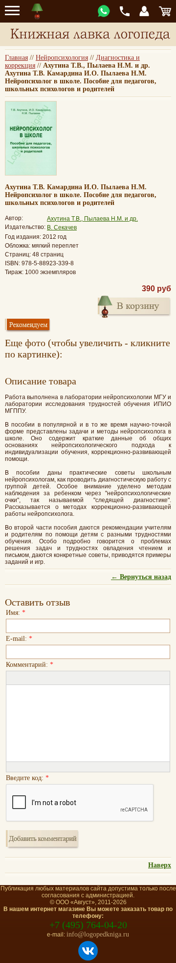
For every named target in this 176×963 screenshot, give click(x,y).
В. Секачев (62, 227)
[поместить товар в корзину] (134, 305)
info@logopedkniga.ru (97, 934)
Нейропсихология (62, 57)
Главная (16, 57)
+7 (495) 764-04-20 (88, 924)
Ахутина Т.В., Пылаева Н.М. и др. (92, 218)
